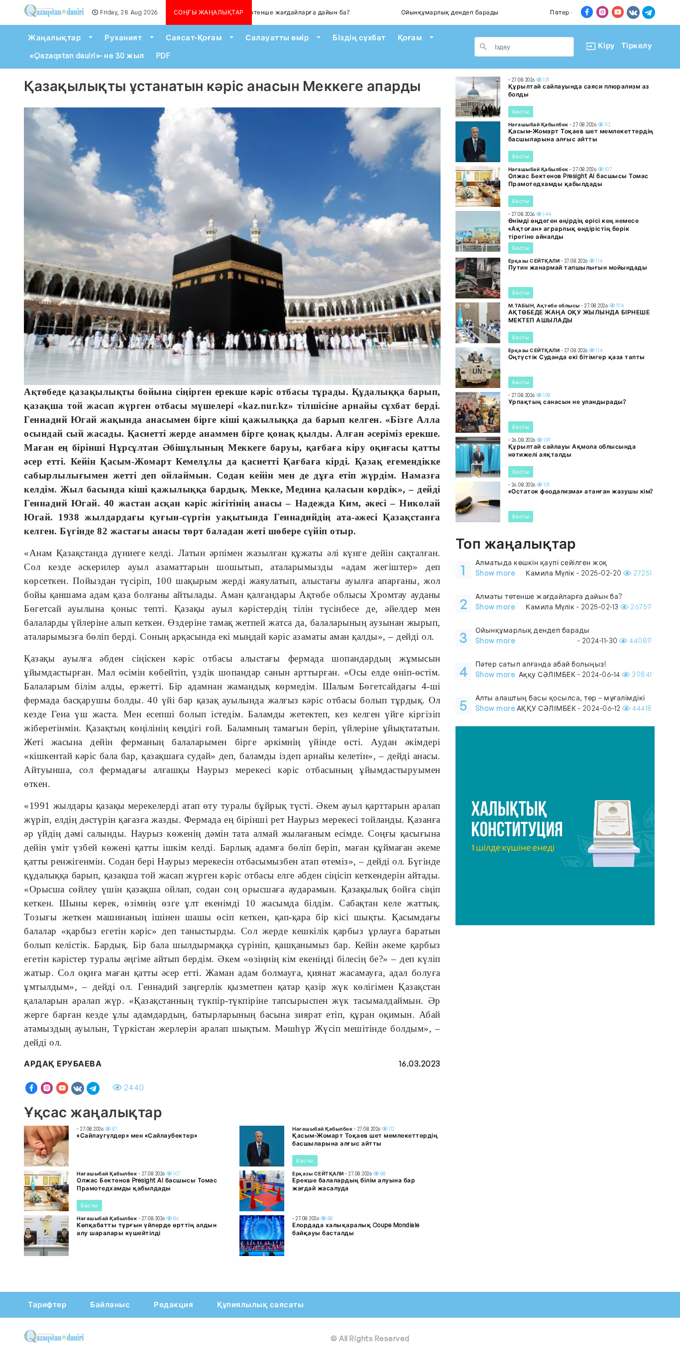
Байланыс (110, 1304)
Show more (495, 573)
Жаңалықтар (54, 37)
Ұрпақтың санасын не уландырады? (567, 401)
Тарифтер (47, 1304)
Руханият (123, 37)
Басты (305, 1161)
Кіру (602, 45)
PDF (163, 55)
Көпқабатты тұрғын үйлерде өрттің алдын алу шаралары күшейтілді (147, 1229)
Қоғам (410, 37)
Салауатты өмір (277, 37)
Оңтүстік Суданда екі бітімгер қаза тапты (576, 357)
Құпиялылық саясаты (260, 1304)
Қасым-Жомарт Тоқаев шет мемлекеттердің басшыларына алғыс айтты (365, 1139)
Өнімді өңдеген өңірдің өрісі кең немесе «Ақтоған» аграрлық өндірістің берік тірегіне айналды (573, 228)
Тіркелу (637, 45)
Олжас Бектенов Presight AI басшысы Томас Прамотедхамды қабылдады (147, 1184)
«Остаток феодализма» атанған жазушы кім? (580, 491)
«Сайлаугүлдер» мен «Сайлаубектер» (137, 1135)
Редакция (173, 1304)
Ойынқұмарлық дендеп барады (420, 12)
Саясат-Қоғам (194, 37)
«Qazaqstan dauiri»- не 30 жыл (87, 55)
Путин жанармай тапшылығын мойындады (578, 267)
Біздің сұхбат (359, 37)
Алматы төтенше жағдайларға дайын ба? (256, 12)
